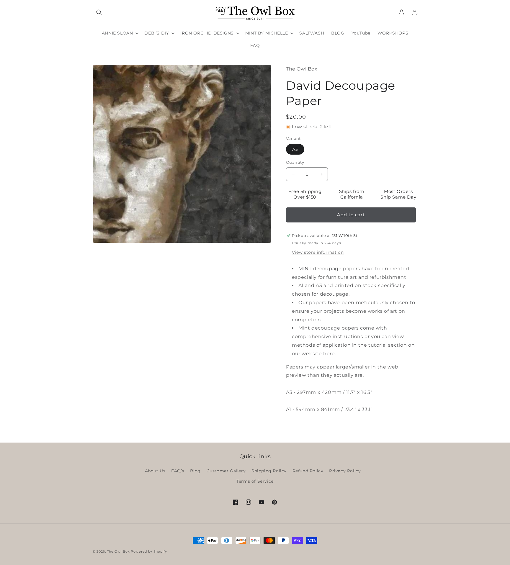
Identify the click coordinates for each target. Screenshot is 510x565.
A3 (295, 149)
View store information (318, 252)
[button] (99, 12)
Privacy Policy (345, 471)
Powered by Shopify (149, 551)
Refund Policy (307, 471)
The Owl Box (118, 551)
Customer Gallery (226, 471)
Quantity (295, 162)
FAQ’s (177, 471)
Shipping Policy (269, 471)
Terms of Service (255, 481)
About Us (155, 471)
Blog (195, 471)
